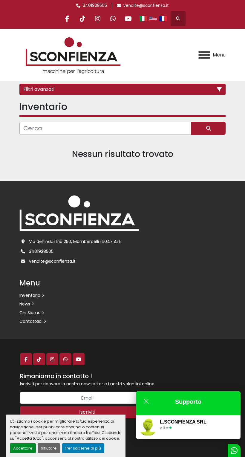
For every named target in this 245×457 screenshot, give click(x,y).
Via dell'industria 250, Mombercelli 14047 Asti (75, 241)
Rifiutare (49, 448)
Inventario (29, 295)
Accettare (23, 448)
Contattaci (30, 321)
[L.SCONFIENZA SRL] (79, 213)
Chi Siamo (30, 313)
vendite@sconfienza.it (146, 5)
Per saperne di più (83, 448)
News (24, 304)
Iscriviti (87, 412)
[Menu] (204, 55)
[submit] (208, 128)
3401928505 (95, 5)
